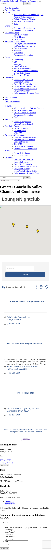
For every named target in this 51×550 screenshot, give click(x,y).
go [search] (27, 274)
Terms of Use (10, 504)
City (15, 62)
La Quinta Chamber (21, 91)
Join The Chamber (34, 432)
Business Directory (12, 10)
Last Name (9, 537)
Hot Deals (38, 430)
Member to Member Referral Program (28, 15)
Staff (16, 24)
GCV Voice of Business (23, 146)
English (6, 180)
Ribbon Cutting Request (23, 30)
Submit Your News (21, 75)
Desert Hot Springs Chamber (25, 84)
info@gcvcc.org (6, 462)
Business (17, 64)
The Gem (17, 50)
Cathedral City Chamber (23, 80)
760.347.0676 (5, 460)
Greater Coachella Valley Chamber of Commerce (19, 1)
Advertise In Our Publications (25, 148)
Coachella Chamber (21, 82)
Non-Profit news (20, 66)
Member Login (11, 97)
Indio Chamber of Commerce (25, 88)
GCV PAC (18, 39)
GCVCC (8, 12)
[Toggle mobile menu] (40, 1)
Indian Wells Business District (25, 86)
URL (7, 522)
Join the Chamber (12, 8)
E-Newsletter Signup (22, 73)
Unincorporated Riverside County (27, 93)
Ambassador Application (23, 21)
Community (18, 59)
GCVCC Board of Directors (25, 19)
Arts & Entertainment (22, 68)
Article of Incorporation (23, 110)
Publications (18, 53)
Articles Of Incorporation (24, 17)
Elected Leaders (20, 37)
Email (8, 542)
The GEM (18, 144)
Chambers (9, 77)
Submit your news (21, 155)
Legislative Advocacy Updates (26, 71)
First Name (10, 532)
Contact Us (21, 432)
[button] (38, 231)
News (7, 57)
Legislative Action (12, 32)
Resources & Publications (15, 41)
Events (7, 26)
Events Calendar (26, 430)
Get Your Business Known (24, 46)
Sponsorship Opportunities (24, 28)
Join (6, 99)
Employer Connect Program (25, 44)
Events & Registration (22, 122)
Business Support (20, 48)
